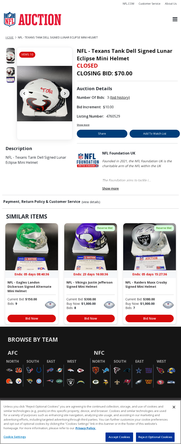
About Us (171, 4)
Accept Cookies (119, 437)
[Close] (174, 407)
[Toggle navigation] (175, 19)
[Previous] (24, 93)
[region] (90, 422)
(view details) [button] (91, 202)
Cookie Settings (15, 437)
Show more (83, 124)
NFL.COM (128, 4)
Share (102, 133)
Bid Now (31, 318)
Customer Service (149, 4)
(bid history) (120, 97)
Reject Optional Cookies (155, 437)
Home (10, 37)
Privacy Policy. (85, 428)
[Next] (65, 93)
